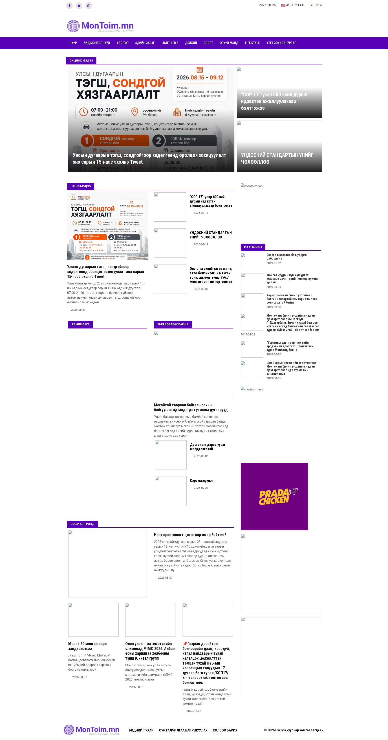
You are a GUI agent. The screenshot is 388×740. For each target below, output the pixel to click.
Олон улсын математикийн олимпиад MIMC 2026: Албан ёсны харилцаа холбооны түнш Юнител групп (150, 651)
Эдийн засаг (145, 43)
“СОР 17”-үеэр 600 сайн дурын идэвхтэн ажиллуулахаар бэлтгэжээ (274, 101)
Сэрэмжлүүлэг (201, 480)
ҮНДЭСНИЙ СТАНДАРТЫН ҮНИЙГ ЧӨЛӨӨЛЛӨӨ (211, 235)
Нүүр (73, 43)
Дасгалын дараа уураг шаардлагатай (208, 447)
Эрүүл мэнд (229, 43)
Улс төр (122, 43)
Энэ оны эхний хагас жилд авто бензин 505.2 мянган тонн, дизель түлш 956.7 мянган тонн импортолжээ (211, 275)
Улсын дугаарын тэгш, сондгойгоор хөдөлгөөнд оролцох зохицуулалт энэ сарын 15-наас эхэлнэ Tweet (105, 271)
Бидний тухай (141, 730)
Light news (169, 43)
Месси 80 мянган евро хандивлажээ (87, 646)
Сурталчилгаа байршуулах (183, 730)
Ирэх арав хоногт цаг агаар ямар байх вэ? (190, 534)
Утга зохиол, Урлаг (281, 43)
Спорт (208, 43)
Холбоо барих (225, 730)
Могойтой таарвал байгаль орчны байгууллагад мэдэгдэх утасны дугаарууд (191, 407)
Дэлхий (191, 43)
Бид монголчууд (97, 43)
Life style (252, 43)
